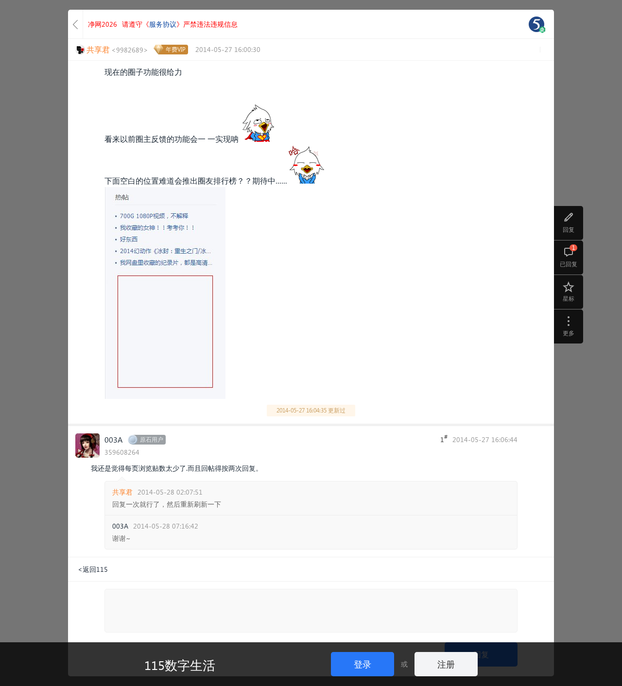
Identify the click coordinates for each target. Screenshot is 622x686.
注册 (446, 664)
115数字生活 (179, 664)
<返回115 (93, 569)
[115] (536, 24)
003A (113, 439)
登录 (362, 664)
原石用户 (151, 439)
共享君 (122, 492)
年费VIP (176, 49)
